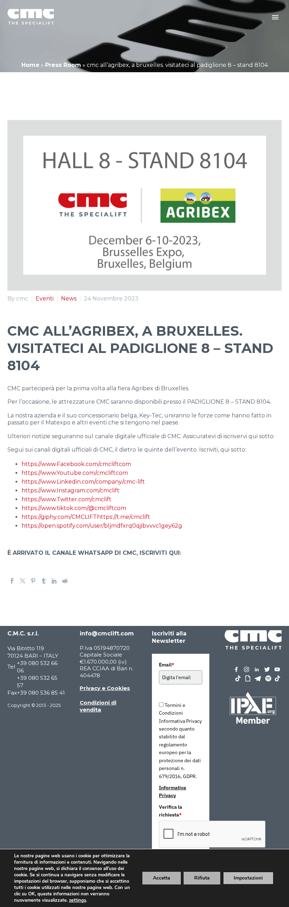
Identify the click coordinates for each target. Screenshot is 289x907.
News (68, 298)
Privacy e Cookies (105, 688)
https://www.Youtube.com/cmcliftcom (74, 473)
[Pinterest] (33, 581)
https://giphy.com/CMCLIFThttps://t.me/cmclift (85, 517)
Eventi (45, 298)
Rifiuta (202, 878)
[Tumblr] (44, 581)
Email (166, 664)
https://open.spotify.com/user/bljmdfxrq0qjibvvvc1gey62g (101, 525)
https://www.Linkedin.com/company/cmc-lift (83, 481)
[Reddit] (65, 581)
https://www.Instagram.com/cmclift (70, 490)
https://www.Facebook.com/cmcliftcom (76, 464)
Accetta (161, 878)
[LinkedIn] (54, 581)
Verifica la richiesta (170, 811)
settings (77, 900)
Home (30, 65)
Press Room (63, 65)
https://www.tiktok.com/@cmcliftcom (73, 508)
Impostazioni (248, 878)
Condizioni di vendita (98, 706)
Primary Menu (275, 17)
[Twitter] (22, 581)
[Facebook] (12, 581)
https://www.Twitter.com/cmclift (66, 499)
